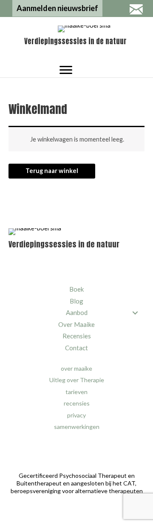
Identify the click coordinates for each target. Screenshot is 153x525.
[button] (57, 8)
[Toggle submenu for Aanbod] (135, 312)
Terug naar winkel (52, 170)
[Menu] (66, 70)
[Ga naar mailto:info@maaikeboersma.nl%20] (136, 10)
